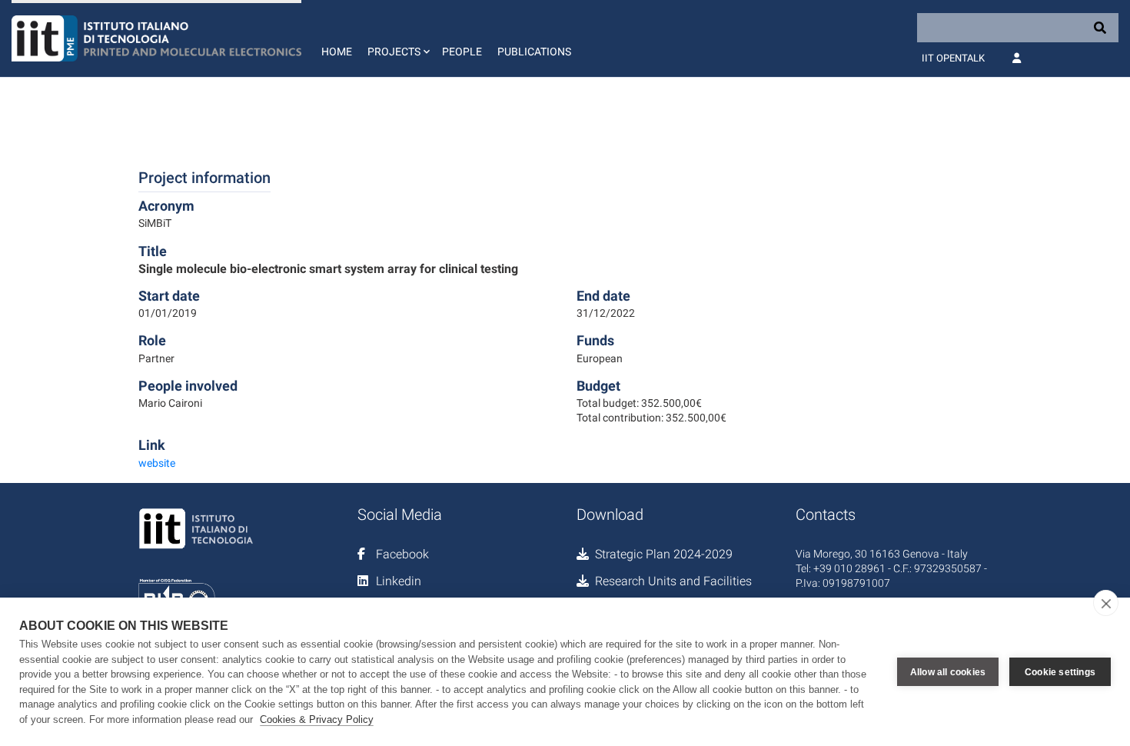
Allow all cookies (947, 672)
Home (336, 51)
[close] (1105, 603)
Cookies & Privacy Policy (317, 719)
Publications (534, 51)
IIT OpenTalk (953, 58)
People (462, 51)
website (156, 463)
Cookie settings (1060, 672)
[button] (397, 38)
